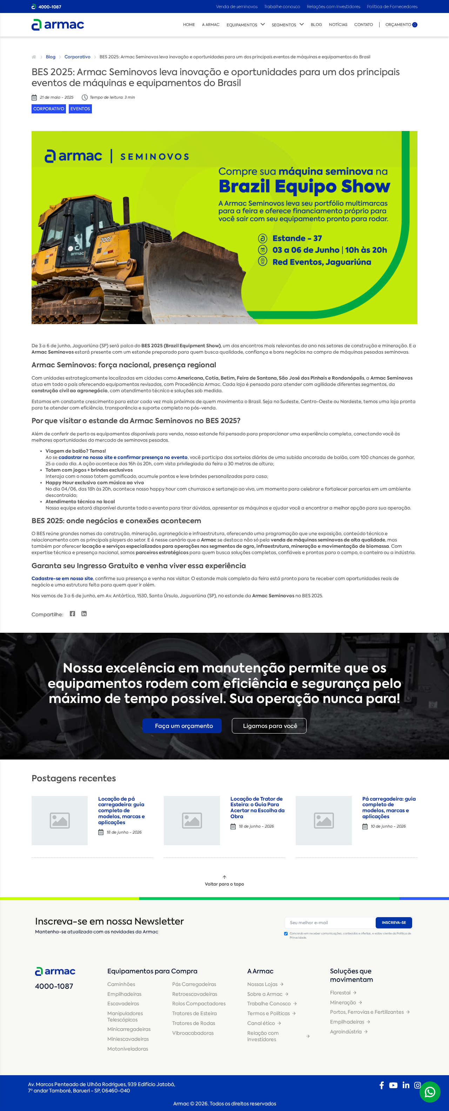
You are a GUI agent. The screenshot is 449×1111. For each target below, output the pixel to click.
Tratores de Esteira (194, 1013)
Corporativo (78, 57)
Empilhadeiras (124, 994)
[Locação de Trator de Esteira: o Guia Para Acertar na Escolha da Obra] (192, 820)
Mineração (343, 1002)
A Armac (211, 24)
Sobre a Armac (264, 994)
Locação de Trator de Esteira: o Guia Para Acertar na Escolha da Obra (257, 807)
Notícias (338, 24)
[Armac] (58, 25)
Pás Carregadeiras (194, 984)
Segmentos (284, 25)
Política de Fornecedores (392, 6)
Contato (363, 24)
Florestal (340, 993)
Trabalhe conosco (282, 6)
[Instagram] (417, 1085)
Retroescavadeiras (194, 994)
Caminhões (121, 984)
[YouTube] (393, 1085)
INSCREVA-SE (394, 922)
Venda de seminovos (237, 6)
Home (189, 24)
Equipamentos (242, 25)
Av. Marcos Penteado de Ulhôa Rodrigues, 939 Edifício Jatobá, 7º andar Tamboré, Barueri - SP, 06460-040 (101, 1087)
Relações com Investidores (334, 6)
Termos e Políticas (268, 1013)
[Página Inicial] (35, 57)
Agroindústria (346, 1031)
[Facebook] (381, 1085)
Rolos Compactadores (199, 1003)
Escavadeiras (123, 1003)
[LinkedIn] (406, 1085)
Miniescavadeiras (128, 1039)
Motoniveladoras (127, 1049)
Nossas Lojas (262, 984)
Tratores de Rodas (193, 1023)
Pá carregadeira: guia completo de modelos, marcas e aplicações (389, 807)
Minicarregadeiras (128, 1029)
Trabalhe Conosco (269, 1003)
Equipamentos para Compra (152, 971)
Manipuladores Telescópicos (125, 1016)
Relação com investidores (263, 1036)
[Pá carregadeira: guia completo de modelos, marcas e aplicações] (324, 820)
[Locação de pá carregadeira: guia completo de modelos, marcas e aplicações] (60, 820)
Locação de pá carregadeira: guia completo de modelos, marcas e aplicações (121, 810)
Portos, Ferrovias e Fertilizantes (367, 1012)
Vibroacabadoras (193, 1033)
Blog (316, 24)
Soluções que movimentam (351, 975)
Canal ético (261, 1023)
